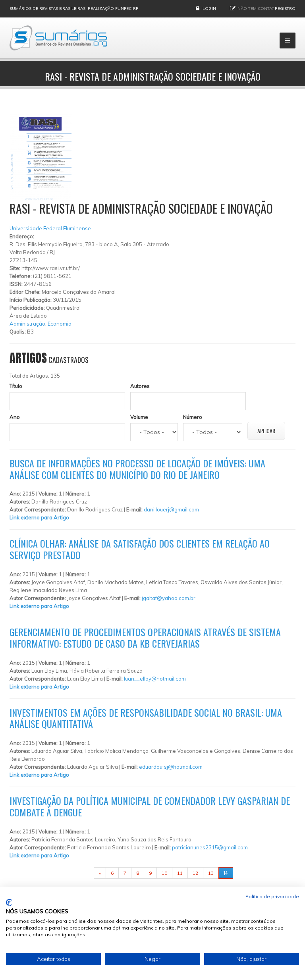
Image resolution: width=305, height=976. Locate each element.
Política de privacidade (272, 896)
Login (209, 8)
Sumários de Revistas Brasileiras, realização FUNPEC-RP (74, 8)
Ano (15, 417)
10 (164, 873)
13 (211, 873)
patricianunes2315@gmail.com (210, 847)
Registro (285, 8)
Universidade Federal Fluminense (50, 228)
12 (195, 873)
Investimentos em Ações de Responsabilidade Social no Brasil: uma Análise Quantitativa (146, 718)
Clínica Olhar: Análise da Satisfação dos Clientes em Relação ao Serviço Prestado (140, 549)
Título (16, 386)
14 (226, 873)
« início (81, 873)
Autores (140, 386)
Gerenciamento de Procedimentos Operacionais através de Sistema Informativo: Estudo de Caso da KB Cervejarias (145, 637)
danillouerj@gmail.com (171, 509)
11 (180, 873)
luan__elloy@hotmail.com (155, 678)
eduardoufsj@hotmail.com (171, 767)
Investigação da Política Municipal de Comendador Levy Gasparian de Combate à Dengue (150, 806)
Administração (27, 323)
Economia (59, 323)
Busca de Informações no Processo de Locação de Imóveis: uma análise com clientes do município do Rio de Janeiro (137, 469)
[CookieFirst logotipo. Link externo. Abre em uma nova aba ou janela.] (9, 902)
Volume (139, 417)
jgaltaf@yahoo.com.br (168, 598)
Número (192, 417)
